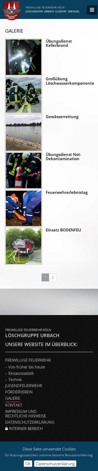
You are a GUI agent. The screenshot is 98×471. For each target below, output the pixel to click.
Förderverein (19, 391)
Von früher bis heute (26, 366)
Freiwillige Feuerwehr (28, 360)
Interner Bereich (25, 428)
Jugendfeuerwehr (23, 385)
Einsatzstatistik (21, 373)
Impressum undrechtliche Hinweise (25, 413)
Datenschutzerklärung (29, 422)
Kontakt (13, 405)
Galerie (12, 398)
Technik (15, 379)
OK (28, 463)
